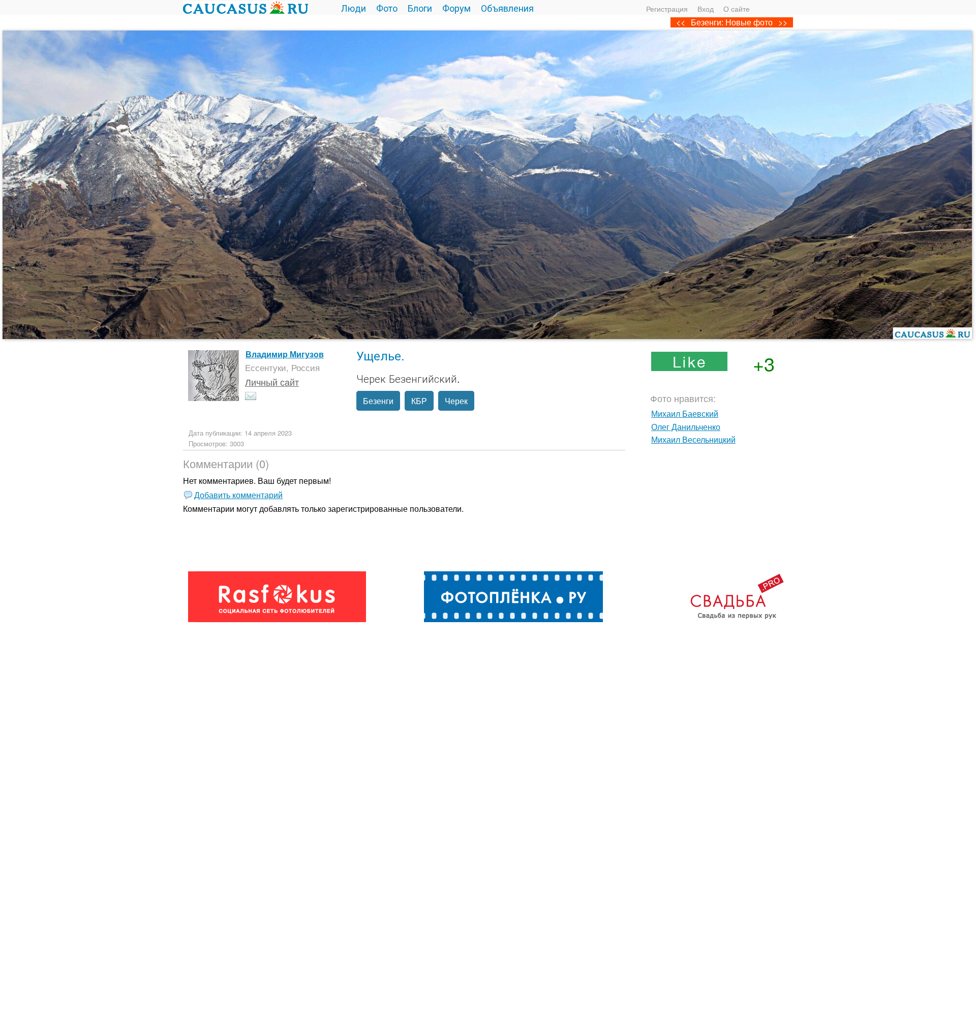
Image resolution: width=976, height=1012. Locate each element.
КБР (419, 401)
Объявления (507, 7)
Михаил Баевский (684, 413)
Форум (456, 7)
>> (782, 22)
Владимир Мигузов (285, 354)
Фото (387, 7)
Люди (353, 7)
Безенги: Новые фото (732, 22)
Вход (705, 9)
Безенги (378, 401)
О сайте (736, 9)
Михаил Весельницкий (693, 439)
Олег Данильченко (685, 427)
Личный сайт (272, 381)
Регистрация (667, 9)
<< (680, 22)
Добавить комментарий (238, 495)
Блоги (420, 7)
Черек (456, 401)
